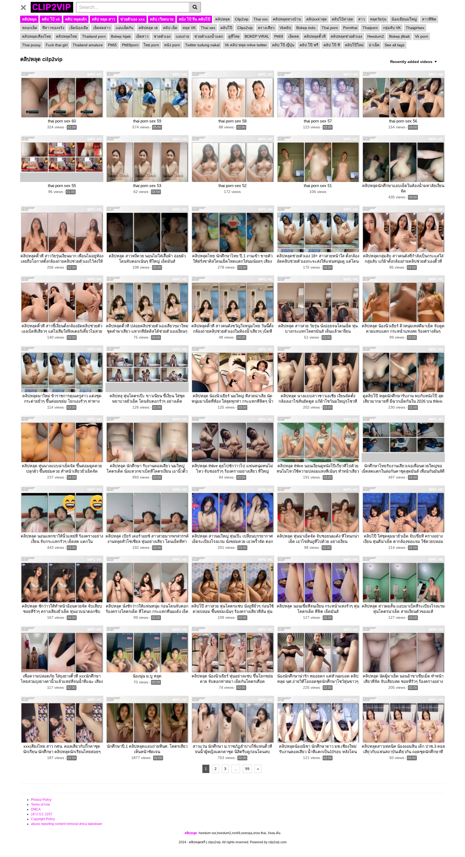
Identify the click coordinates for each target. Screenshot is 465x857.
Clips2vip (245, 28)
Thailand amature (88, 45)
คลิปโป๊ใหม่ (354, 45)
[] (195, 7)
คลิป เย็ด (170, 28)
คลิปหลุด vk (148, 28)
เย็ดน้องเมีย (78, 28)
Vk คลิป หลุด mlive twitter (246, 45)
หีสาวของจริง (53, 28)
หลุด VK (189, 28)
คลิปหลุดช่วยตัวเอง (346, 36)
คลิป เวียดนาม (162, 19)
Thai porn (330, 28)
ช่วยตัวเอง (162, 36)
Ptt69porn (130, 45)
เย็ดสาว (142, 36)
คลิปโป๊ (226, 28)
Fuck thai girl (57, 45)
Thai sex (208, 28)
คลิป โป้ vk (51, 19)
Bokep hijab (121, 36)
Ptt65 (112, 45)
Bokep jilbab (399, 36)
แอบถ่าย (182, 36)
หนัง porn (172, 45)
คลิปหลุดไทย (66, 36)
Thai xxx (260, 19)
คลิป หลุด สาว (103, 19)
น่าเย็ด (374, 45)
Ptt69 (278, 36)
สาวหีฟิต (429, 19)
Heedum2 (375, 36)
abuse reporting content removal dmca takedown (66, 824)
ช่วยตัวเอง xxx (132, 19)
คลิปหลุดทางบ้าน (287, 19)
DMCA (36, 809)
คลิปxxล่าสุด (316, 19)
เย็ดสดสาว (102, 28)
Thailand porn (94, 36)
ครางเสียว (266, 28)
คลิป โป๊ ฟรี (309, 45)
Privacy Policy (41, 800)
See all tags (394, 45)
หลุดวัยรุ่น (378, 19)
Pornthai (350, 28)
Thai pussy (31, 45)
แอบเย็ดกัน (124, 28)
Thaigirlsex (415, 28)
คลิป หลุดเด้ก (76, 19)
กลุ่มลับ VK (392, 28)
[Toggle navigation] (25, 6)
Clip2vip (241, 19)
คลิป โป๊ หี (331, 45)
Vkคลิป (285, 28)
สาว (361, 19)
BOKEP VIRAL (257, 36)
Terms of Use (40, 804)
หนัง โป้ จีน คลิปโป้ (194, 19)
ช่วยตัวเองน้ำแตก (208, 36)
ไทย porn (151, 45)
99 (247, 769)
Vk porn (421, 36)
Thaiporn (370, 28)
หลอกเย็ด (29, 28)
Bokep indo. (306, 28)
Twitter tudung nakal (202, 45)
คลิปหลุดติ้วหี (315, 36)
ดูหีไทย (233, 36)
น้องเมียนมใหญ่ (404, 19)
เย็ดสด (293, 36)
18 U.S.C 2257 (41, 814)
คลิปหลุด (29, 19)
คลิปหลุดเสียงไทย (36, 36)
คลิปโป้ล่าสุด (342, 19)
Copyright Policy (43, 819)
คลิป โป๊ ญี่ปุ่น (283, 45)
